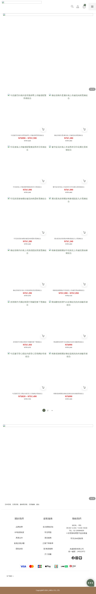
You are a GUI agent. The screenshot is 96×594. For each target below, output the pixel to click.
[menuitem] (44, 410)
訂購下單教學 (48, 543)
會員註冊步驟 (19, 543)
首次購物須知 (48, 527)
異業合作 (19, 538)
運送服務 (48, 538)
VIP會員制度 (19, 532)
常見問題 (48, 532)
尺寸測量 (48, 554)
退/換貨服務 (48, 548)
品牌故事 (19, 527)
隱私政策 (19, 548)
